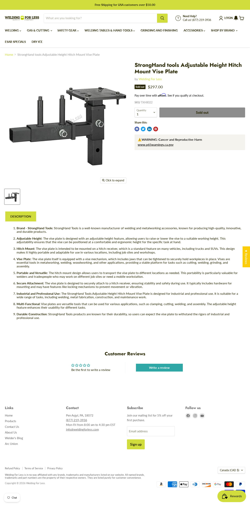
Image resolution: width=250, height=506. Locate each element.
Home (9, 54)
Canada (229, 470)
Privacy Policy (55, 468)
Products (10, 421)
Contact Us (12, 426)
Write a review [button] (159, 367)
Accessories (194, 30)
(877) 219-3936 (76, 420)
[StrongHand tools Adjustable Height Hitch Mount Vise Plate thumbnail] (12, 196)
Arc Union (11, 443)
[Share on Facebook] (137, 129)
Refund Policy (12, 468)
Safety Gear (67, 30)
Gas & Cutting (38, 30)
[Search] (162, 18)
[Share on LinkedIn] (149, 129)
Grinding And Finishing (159, 30)
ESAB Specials (15, 41)
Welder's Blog (14, 438)
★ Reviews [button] (246, 256)
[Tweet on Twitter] (143, 129)
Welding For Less (150, 79)
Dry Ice (37, 41)
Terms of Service (33, 468)
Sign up (136, 444)
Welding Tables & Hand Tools (109, 30)
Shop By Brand (223, 30)
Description (20, 216)
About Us (11, 432)
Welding (12, 30)
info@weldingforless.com (82, 429)
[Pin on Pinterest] (155, 129)
